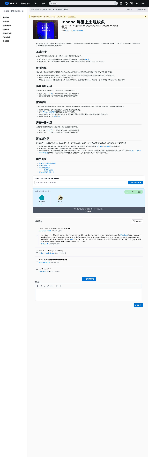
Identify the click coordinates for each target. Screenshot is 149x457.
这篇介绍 (131, 151)
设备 (32, 9)
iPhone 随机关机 (44, 168)
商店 (43, 3)
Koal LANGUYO (44, 271)
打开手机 (50, 94)
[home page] (11, 3)
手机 (37, 9)
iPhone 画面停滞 (44, 165)
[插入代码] (44, 286)
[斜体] (41, 286)
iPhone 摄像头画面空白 (46, 172)
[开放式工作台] (121, 3)
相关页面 (6, 41)
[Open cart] (132, 3)
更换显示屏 (57, 116)
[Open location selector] (126, 3)
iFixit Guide (124, 235)
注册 (137, 3)
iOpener (72, 239)
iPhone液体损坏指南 (104, 146)
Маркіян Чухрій (44, 262)
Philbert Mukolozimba (46, 253)
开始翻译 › (88, 211)
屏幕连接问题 (7, 25)
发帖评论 (138, 305)
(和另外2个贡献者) (77, 31)
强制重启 (87, 59)
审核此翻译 (71, 17)
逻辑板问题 (6, 37)
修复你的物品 (25, 3)
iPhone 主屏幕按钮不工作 (47, 163)
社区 (36, 3)
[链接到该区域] (35, 52)
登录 (143, 3)
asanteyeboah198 (45, 231)
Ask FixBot (134, 182)
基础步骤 (6, 17)
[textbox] (89, 295)
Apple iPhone (46, 9)
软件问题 (6, 21)
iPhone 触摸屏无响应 (46, 170)
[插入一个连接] (48, 286)
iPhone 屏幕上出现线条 (13, 11)
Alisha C (68, 31)
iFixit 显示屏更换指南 (49, 112)
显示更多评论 (90, 279)
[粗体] (37, 286)
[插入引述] (51, 286)
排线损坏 (6, 29)
